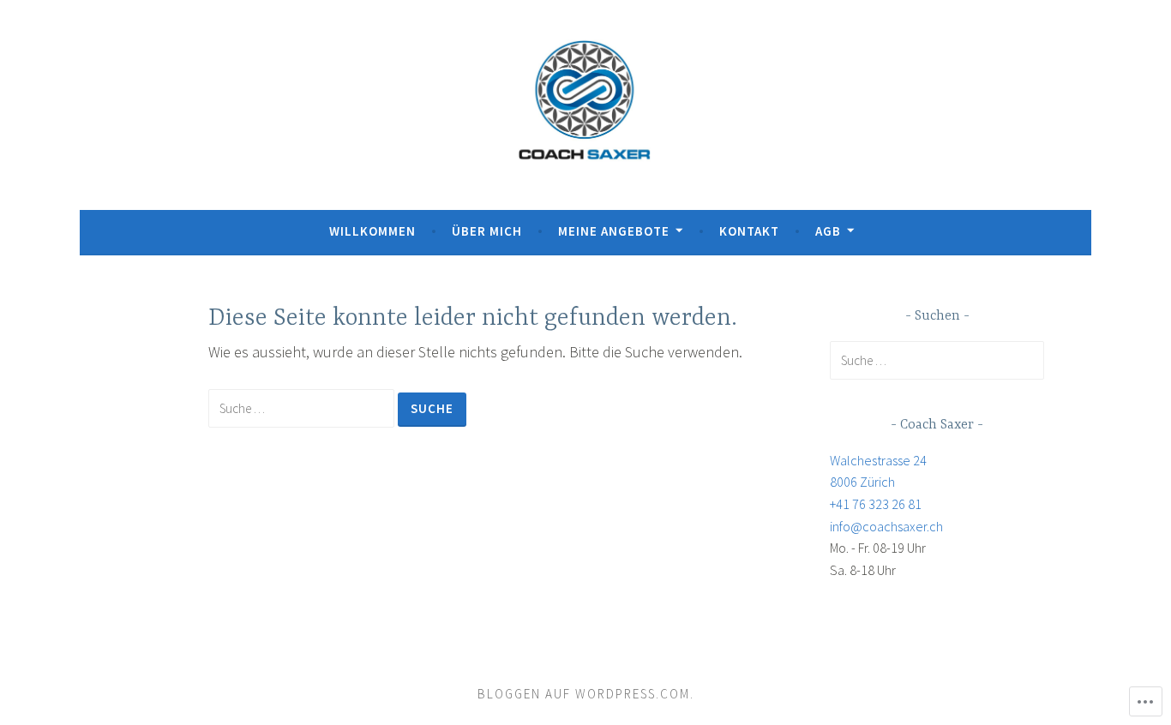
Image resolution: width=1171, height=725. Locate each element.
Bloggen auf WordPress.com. (585, 694)
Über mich (487, 231)
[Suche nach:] (303, 407)
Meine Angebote (614, 231)
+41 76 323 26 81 (876, 503)
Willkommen (372, 231)
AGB (828, 231)
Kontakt (749, 231)
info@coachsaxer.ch (886, 526)
